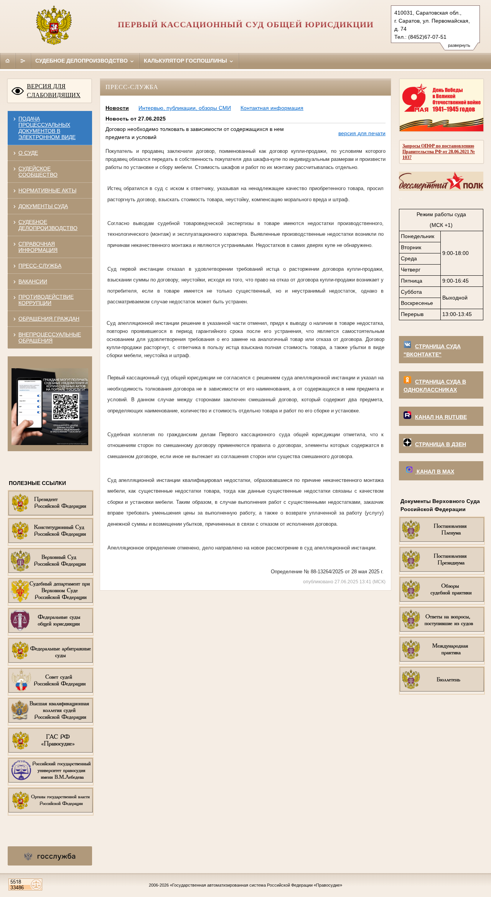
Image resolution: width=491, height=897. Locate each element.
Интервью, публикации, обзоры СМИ (184, 108)
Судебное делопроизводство (82, 61)
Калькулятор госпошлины (186, 61)
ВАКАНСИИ (32, 281)
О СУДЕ (28, 153)
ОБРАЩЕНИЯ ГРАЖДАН (48, 319)
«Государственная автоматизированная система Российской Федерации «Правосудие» (256, 885)
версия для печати (362, 133)
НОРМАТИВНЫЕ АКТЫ (47, 190)
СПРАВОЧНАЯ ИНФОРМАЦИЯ (38, 247)
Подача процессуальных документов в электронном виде (47, 128)
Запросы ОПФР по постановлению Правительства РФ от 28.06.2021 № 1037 (438, 151)
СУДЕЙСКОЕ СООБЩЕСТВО (38, 171)
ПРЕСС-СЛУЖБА (39, 266)
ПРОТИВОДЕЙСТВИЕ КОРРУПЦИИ (46, 300)
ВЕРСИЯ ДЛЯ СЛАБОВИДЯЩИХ (54, 90)
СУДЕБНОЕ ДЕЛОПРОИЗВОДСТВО (47, 225)
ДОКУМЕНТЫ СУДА (43, 206)
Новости (117, 108)
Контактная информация (272, 108)
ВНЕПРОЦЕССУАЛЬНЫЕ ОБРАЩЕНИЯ (49, 337)
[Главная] (7, 60)
